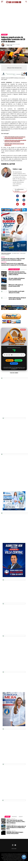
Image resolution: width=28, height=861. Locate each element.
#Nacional (23, 233)
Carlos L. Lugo (9, 45)
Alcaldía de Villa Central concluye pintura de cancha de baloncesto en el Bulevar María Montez (15, 140)
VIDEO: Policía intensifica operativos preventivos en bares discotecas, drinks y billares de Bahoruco (15, 137)
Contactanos (13, 829)
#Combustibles (15, 233)
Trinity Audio (14, 67)
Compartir (18, 340)
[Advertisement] (14, 19)
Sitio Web (10, 340)
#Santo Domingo (5, 235)
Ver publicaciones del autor (19, 190)
